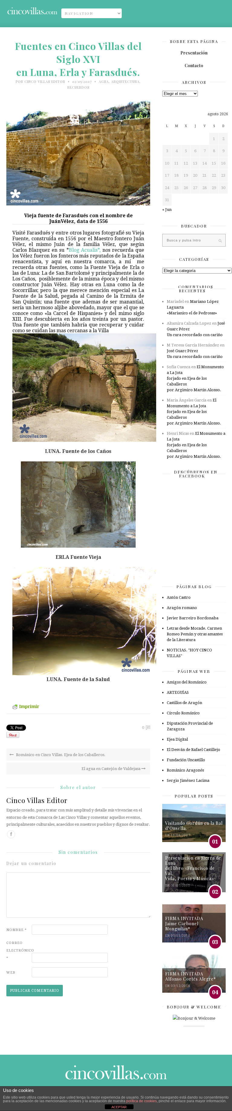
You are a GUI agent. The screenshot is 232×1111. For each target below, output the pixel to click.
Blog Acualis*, (85, 250)
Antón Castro (179, 597)
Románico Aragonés (185, 770)
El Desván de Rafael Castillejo (193, 749)
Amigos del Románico (187, 682)
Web (10, 973)
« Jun (167, 209)
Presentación (194, 53)
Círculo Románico (183, 713)
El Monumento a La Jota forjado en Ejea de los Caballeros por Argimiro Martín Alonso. (195, 378)
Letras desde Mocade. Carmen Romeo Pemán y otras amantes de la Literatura (195, 634)
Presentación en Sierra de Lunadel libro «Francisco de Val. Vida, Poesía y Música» (193, 868)
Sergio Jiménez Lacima (188, 780)
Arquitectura (125, 81)
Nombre (16, 930)
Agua (104, 81)
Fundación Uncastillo (186, 760)
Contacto (194, 65)
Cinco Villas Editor (44, 81)
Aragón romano (182, 607)
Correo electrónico (18, 950)
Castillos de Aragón (184, 702)
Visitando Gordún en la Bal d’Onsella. (194, 825)
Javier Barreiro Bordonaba (192, 618)
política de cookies (141, 1101)
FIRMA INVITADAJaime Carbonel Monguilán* (184, 924)
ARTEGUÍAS (178, 692)
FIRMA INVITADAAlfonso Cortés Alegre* (190, 976)
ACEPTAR (119, 1107)
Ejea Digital (177, 739)
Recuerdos (78, 87)
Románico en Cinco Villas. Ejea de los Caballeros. (60, 754)
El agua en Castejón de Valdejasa (111, 768)
